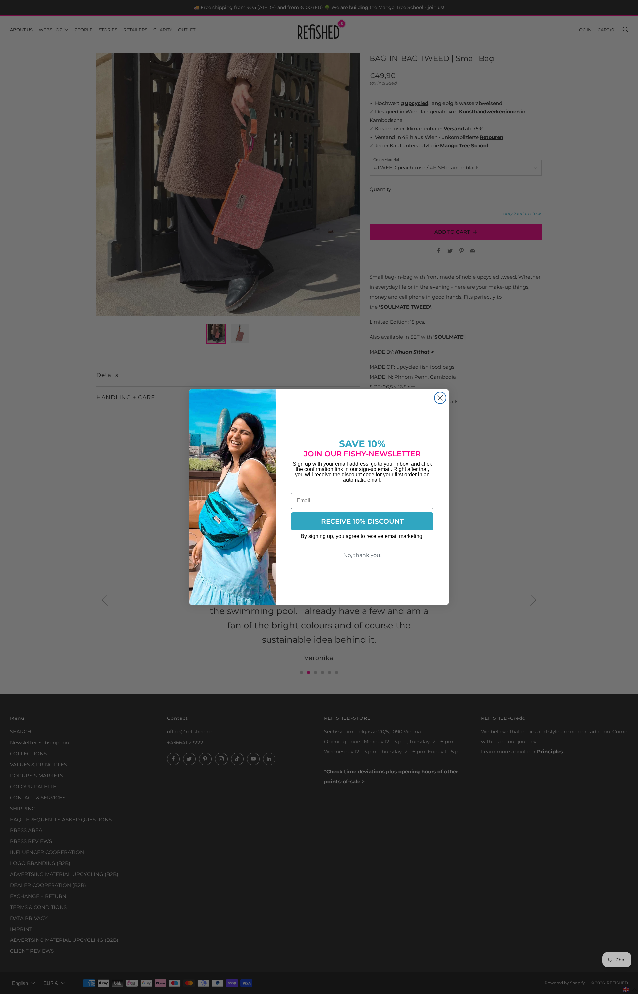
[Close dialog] (440, 398)
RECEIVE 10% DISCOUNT (362, 521)
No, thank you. (362, 555)
